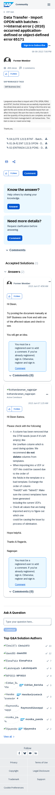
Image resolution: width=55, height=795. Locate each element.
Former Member (22, 60)
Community (22, 4)
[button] (6, 74)
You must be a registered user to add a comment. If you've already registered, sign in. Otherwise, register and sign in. (27, 353)
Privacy (13, 762)
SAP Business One (12, 87)
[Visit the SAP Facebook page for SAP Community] (19, 753)
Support (41, 779)
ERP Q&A (10, 12)
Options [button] (49, 45)
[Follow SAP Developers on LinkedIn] (36, 753)
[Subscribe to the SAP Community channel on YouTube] (30, 753)
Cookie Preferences (14, 787)
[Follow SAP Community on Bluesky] (25, 753)
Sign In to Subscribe (34, 45)
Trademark (13, 779)
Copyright (13, 771)
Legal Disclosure (41, 771)
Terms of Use (41, 762)
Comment (30, 173)
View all (8, 736)
